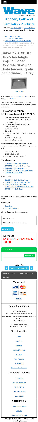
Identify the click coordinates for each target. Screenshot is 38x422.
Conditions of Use (19, 391)
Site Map (6, 277)
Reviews (14, 273)
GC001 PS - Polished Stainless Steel (17, 166)
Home (5, 36)
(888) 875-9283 (29, 28)
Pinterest (19, 411)
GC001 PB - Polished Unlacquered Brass (19, 170)
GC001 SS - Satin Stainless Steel (16, 164)
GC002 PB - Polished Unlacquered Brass (19, 187)
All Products (19, 363)
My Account (19, 396)
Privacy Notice (19, 387)
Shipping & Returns (19, 383)
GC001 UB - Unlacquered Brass (16, 168)
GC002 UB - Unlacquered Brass (16, 184)
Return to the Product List (19, 268)
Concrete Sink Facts (12, 208)
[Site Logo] (19, 12)
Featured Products (19, 350)
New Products (19, 359)
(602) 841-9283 (15, 28)
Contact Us (24, 273)
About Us (19, 341)
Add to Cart (29, 256)
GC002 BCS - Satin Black (14, 189)
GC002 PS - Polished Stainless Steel (17, 182)
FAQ (32, 273)
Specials (6, 273)
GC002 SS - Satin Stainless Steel (16, 180)
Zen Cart (23, 421)
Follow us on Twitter (19, 406)
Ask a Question (7, 229)
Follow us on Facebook (19, 415)
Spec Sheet (9, 206)
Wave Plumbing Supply (25, 419)
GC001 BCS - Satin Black (14, 173)
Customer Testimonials (19, 368)
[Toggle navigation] (5, 2)
